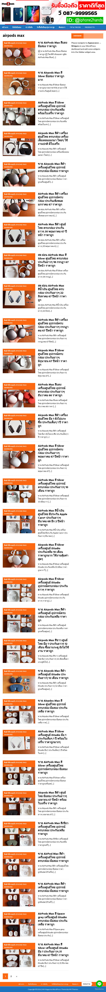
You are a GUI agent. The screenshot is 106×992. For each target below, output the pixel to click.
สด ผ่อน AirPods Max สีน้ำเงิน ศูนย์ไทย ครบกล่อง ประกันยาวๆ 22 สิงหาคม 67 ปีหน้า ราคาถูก (52, 293)
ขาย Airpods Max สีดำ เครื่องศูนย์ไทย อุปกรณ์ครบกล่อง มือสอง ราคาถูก (53, 167)
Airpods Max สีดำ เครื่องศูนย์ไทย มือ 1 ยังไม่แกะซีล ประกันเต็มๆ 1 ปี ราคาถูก (53, 420)
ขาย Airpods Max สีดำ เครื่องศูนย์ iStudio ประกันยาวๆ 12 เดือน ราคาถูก (53, 674)
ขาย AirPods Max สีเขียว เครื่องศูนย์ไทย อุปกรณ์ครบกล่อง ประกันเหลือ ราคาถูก (53, 828)
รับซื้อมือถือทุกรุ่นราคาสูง (46, 27)
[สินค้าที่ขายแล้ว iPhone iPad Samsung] (19, 53)
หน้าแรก (5, 27)
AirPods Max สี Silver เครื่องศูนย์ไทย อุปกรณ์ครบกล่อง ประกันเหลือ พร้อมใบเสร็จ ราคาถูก (51, 108)
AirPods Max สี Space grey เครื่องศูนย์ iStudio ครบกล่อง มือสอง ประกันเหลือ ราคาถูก (52, 919)
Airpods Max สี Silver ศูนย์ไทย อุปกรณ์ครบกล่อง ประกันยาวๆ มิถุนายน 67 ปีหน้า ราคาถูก (52, 357)
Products (89, 27)
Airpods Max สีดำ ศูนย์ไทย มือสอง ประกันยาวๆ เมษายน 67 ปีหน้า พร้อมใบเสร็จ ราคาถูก (52, 798)
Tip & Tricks (75, 27)
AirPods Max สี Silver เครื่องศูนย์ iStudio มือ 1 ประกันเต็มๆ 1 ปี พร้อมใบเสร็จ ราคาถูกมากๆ (52, 737)
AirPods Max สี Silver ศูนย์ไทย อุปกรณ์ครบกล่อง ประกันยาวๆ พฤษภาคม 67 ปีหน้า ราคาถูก (53, 453)
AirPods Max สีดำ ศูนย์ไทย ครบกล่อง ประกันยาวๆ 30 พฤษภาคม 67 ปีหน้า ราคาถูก (52, 229)
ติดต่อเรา (62, 27)
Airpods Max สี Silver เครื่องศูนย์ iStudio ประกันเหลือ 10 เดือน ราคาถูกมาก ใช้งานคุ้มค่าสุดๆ (53, 552)
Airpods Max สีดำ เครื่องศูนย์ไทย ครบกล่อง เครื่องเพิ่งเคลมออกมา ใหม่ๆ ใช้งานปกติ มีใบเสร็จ (53, 138)
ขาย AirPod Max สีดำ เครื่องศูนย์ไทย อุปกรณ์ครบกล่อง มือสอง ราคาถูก (53, 857)
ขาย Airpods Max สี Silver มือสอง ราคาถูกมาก (51, 76)
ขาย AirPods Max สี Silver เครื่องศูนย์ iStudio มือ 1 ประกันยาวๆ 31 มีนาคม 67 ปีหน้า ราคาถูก (53, 950)
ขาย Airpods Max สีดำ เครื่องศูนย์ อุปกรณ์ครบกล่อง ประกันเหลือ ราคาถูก (52, 615)
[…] (54, 57)
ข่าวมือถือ (29, 27)
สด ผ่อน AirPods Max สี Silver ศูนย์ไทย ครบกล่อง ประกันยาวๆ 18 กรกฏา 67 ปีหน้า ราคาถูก (53, 260)
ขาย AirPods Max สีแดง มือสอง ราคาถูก (52, 45)
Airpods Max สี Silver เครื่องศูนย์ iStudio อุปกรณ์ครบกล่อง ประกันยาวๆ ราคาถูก (53, 584)
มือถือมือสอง (16, 27)
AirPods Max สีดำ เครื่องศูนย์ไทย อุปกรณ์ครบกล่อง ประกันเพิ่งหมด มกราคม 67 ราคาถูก (53, 199)
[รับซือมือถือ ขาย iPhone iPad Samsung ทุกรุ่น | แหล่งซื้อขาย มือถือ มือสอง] (53, 23)
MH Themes (73, 989)
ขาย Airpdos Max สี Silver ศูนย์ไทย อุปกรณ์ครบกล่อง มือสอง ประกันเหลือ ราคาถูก (52, 706)
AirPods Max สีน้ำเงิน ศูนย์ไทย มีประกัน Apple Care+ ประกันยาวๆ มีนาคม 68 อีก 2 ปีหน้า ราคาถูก (52, 518)
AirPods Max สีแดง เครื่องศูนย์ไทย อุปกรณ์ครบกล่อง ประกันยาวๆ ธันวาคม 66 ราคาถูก (51, 390)
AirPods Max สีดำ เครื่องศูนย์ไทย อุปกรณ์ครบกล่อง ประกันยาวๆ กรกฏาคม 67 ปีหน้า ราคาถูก (53, 325)
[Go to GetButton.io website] (99, 989)
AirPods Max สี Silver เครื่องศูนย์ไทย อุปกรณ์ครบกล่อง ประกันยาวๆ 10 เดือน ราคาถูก (53, 485)
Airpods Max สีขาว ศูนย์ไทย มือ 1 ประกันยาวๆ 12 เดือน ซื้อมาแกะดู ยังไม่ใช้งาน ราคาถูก (53, 645)
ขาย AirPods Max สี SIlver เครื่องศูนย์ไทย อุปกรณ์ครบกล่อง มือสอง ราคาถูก (52, 767)
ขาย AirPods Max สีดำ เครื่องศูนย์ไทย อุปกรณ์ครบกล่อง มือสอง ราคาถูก (53, 887)
